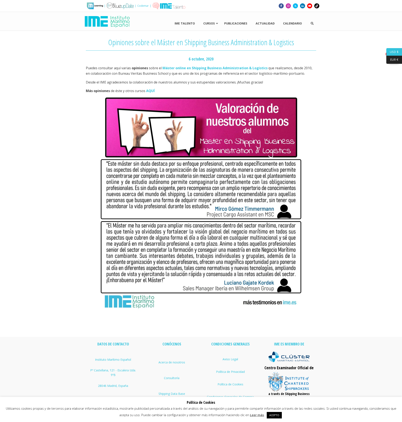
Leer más (257, 415)
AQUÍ (150, 91)
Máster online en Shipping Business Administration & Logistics (215, 68)
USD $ (392, 51)
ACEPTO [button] (274, 415)
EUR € (392, 59)
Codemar (143, 6)
